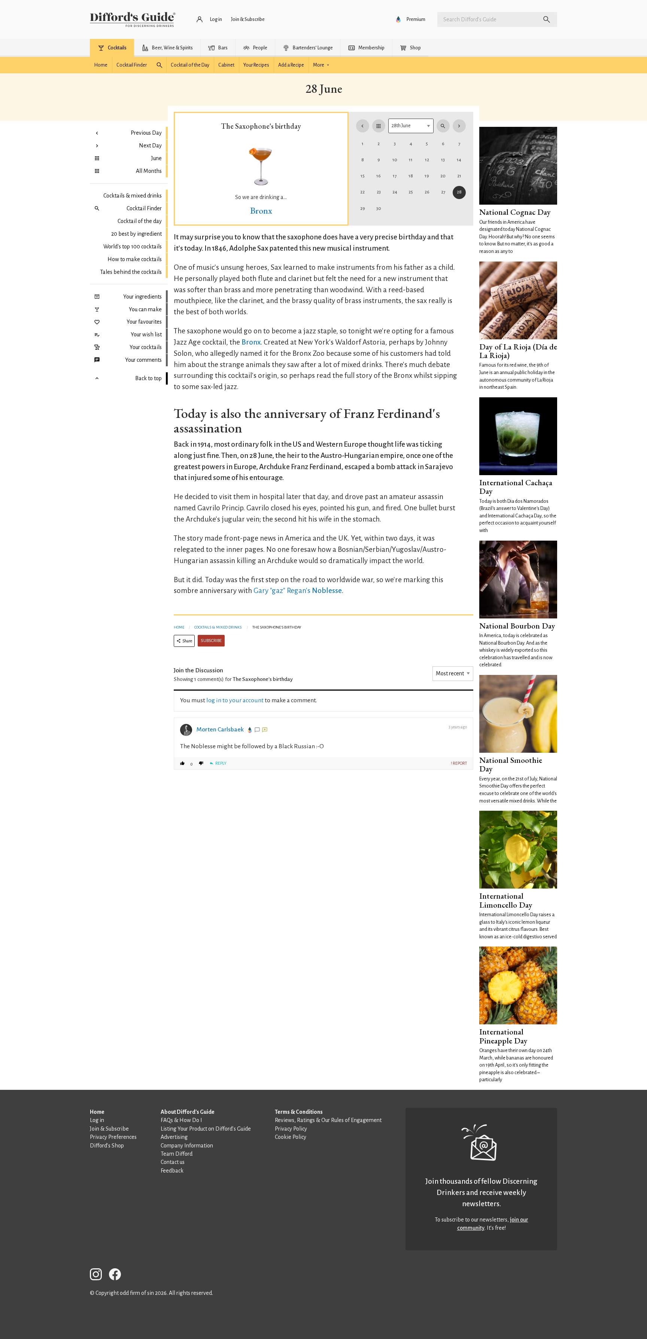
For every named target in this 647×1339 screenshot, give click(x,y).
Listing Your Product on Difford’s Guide (206, 1129)
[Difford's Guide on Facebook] (118, 1275)
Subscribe (211, 640)
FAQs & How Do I (181, 1120)
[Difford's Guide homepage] (133, 19)
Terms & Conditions (299, 1112)
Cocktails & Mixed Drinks (218, 627)
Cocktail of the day (140, 221)
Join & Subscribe (109, 1129)
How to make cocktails (134, 259)
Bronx (261, 210)
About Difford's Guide (188, 1112)
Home (179, 627)
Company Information (187, 1146)
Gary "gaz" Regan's (281, 590)
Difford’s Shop (107, 1146)
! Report (459, 763)
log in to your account (235, 700)
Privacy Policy (291, 1129)
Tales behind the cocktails (131, 272)
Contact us (173, 1162)
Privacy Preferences (113, 1137)
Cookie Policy (290, 1137)
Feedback (172, 1171)
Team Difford (176, 1154)
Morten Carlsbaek (220, 729)
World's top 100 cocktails (132, 247)
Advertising (174, 1137)
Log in (97, 1120)
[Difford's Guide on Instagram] (99, 1275)
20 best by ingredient (136, 234)
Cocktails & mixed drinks (132, 196)
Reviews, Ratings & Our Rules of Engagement (328, 1120)
